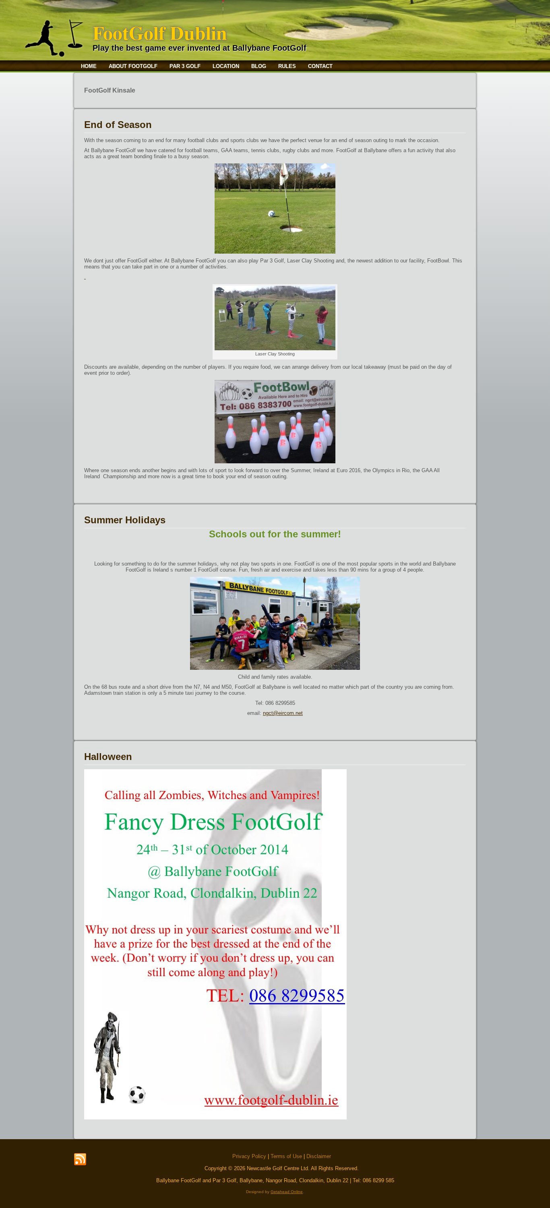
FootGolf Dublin (160, 32)
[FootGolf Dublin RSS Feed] (80, 1159)
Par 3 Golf (185, 66)
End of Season (118, 124)
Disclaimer (318, 1156)
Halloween (108, 756)
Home (89, 66)
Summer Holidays (124, 519)
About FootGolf (133, 66)
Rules (287, 66)
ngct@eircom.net (283, 713)
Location (226, 66)
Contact (320, 66)
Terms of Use (286, 1156)
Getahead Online (287, 1191)
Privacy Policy (249, 1156)
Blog (258, 66)
